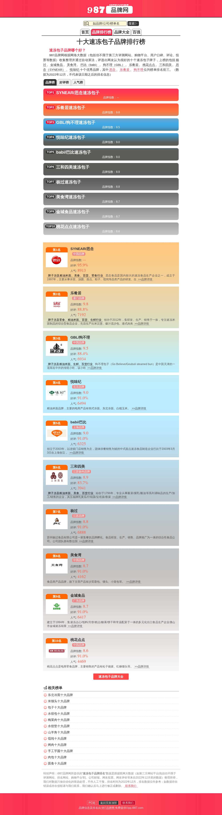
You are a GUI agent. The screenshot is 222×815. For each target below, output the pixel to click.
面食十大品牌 (57, 763)
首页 (85, 32)
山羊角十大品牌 (59, 732)
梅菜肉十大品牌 (59, 720)
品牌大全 (122, 32)
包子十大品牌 (57, 707)
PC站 (92, 802)
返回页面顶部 (108, 802)
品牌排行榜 (101, 32)
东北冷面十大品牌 (60, 695)
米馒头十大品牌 (59, 701)
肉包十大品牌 (57, 757)
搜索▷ (133, 23)
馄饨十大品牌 (57, 738)
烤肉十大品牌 (57, 744)
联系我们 (130, 785)
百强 (136, 32)
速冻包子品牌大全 (111, 676)
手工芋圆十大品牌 (60, 751)
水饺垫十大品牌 (59, 726)
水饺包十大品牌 (59, 713)
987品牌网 (107, 807)
